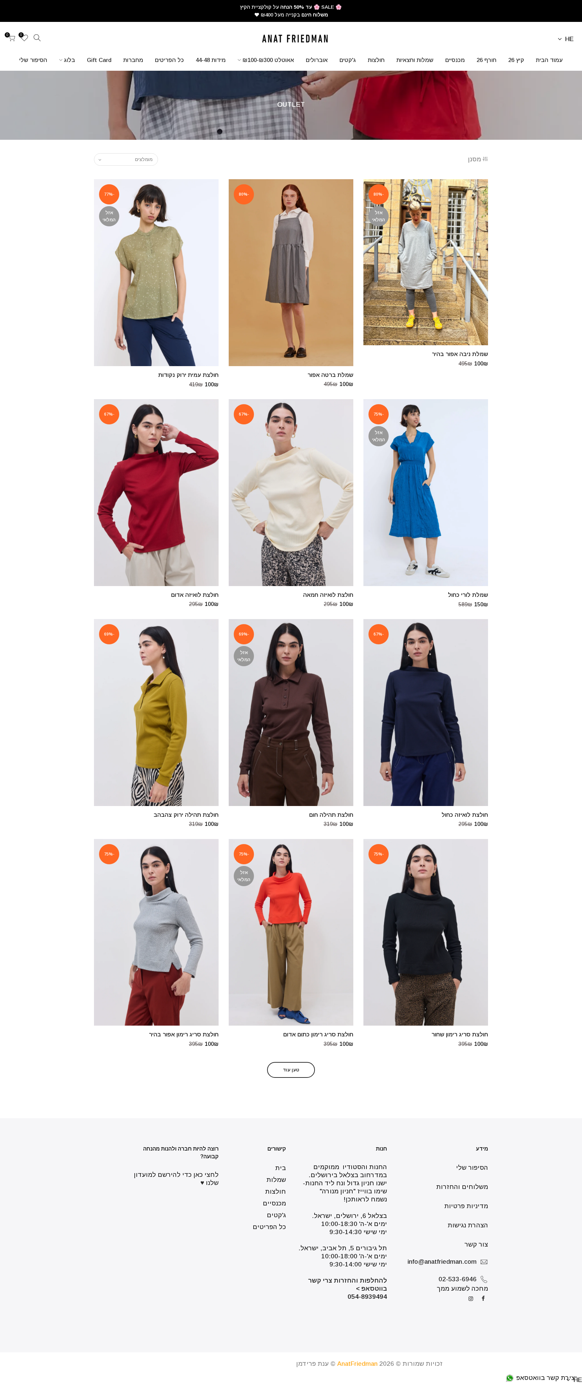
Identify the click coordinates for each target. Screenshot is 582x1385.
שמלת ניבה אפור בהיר (460, 354)
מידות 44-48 (211, 60)
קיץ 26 (516, 60)
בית (280, 1167)
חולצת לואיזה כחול (465, 815)
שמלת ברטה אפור (330, 375)
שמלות (276, 1179)
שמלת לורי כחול (468, 595)
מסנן (474, 159)
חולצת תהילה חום (331, 815)
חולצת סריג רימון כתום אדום (318, 1034)
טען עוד (291, 1069)
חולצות (376, 60)
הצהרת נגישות (468, 1225)
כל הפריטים (169, 60)
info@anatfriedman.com (442, 1261)
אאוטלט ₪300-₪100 (268, 60)
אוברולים (317, 60)
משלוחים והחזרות (462, 1186)
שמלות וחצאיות (414, 60)
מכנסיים (455, 60)
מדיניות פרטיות (466, 1206)
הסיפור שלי (33, 60)
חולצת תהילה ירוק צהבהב (186, 815)
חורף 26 (486, 60)
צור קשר (476, 1244)
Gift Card (99, 60)
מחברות (133, 60)
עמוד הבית (549, 60)
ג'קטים (348, 60)
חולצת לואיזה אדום (195, 595)
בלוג (69, 60)
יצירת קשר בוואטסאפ (546, 1377)
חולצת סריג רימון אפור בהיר (184, 1034)
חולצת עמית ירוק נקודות (188, 375)
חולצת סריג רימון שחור (459, 1034)
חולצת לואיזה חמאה (328, 595)
